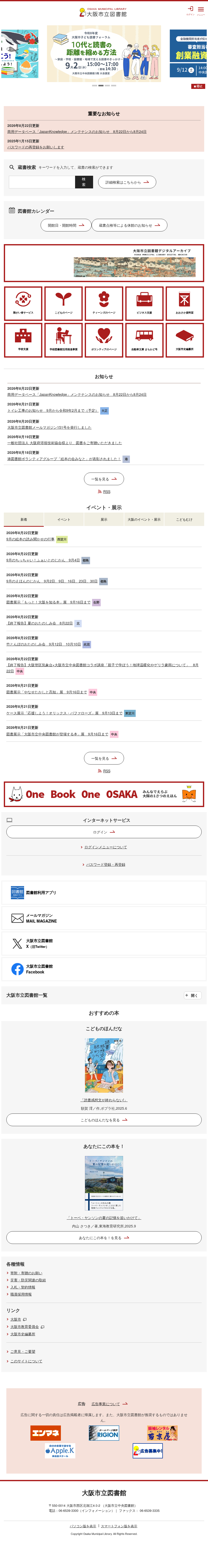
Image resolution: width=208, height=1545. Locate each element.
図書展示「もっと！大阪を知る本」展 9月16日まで (48, 601)
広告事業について (106, 1403)
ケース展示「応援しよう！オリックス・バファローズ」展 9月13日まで (64, 712)
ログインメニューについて (105, 846)
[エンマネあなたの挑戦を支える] (45, 1432)
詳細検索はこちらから (123, 182)
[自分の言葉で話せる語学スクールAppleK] (60, 1450)
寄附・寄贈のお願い (26, 1272)
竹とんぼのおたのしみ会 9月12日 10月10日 (43, 644)
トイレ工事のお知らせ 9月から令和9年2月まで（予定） (53, 410)
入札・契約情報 (22, 1286)
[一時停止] (198, 86)
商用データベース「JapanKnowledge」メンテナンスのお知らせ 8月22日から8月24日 (77, 131)
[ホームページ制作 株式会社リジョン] (104, 1432)
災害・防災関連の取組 (28, 1279)
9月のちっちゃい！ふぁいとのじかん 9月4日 (43, 559)
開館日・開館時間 (62, 225)
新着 (24, 519)
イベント (64, 519)
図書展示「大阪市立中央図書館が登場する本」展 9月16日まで (57, 733)
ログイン (100, 831)
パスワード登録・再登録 (105, 864)
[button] (94, 85)
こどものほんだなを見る (100, 1119)
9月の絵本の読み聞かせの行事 (30, 538)
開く (194, 995)
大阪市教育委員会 (24, 1326)
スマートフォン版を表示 (119, 1526)
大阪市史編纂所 (22, 1333)
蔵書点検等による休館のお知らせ (125, 225)
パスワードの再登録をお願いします (35, 146)
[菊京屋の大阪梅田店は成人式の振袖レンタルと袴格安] (162, 1432)
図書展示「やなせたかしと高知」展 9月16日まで (46, 691)
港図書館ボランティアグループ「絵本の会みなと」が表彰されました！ (64, 458)
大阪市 (15, 1319)
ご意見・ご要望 (22, 1351)
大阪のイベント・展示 (144, 519)
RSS (106, 491)
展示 (104, 519)
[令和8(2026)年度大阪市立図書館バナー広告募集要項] (147, 1450)
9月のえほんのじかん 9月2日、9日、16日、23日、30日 (52, 580)
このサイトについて (26, 1360)
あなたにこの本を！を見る (100, 1237)
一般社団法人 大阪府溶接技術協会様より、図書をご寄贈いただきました (64, 442)
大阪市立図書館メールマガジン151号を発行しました (49, 427)
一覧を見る (100, 478)
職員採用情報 (21, 1294)
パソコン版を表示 (83, 1526)
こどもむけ (184, 519)
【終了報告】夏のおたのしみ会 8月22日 (39, 622)
